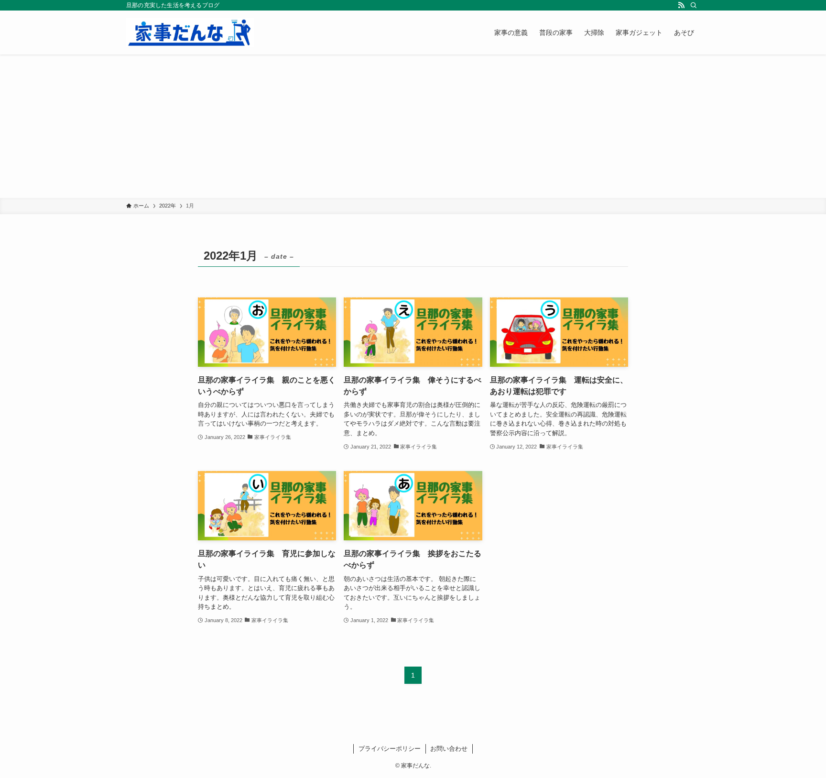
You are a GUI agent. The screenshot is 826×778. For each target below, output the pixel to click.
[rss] (681, 5)
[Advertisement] (413, 126)
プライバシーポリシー (390, 748)
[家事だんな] (190, 32)
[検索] (693, 5)
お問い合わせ (448, 748)
